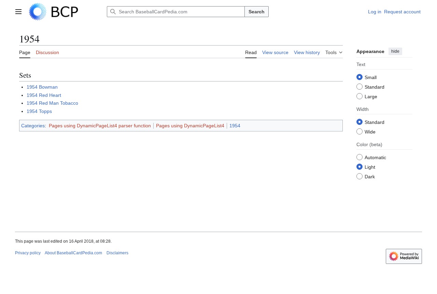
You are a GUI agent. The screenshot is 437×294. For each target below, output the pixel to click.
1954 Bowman (42, 87)
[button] (18, 11)
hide (395, 51)
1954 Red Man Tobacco (52, 103)
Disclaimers (117, 253)
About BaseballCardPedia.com (73, 253)
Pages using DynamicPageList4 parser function (100, 125)
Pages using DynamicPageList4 (190, 125)
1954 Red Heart (44, 95)
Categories (33, 125)
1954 (234, 125)
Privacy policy (28, 253)
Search (257, 11)
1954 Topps (39, 111)
